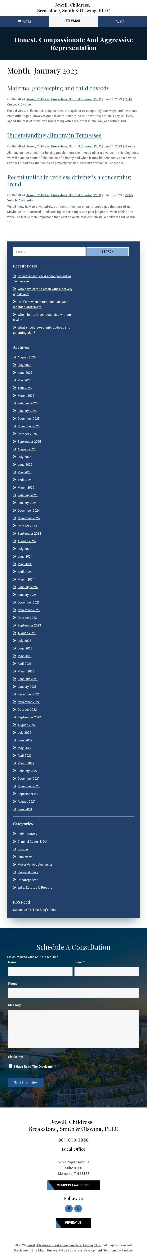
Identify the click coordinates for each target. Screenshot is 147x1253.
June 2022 (25, 740)
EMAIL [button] (76, 20)
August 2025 (27, 449)
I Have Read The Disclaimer (35, 1066)
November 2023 (29, 610)
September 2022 (29, 717)
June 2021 (25, 809)
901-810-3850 (73, 1140)
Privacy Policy (57, 1250)
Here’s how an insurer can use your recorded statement (40, 304)
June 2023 (25, 648)
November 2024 (29, 518)
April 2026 (25, 388)
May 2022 (24, 748)
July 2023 (24, 641)
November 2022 (29, 702)
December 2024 (29, 510)
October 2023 (27, 618)
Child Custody (27, 834)
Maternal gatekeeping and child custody (58, 88)
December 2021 (29, 778)
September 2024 (29, 533)
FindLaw (127, 1250)
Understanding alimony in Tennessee (54, 135)
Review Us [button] (73, 1222)
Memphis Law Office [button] (73, 1185)
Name (12, 962)
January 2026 (27, 411)
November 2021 (29, 786)
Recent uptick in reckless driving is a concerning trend (69, 180)
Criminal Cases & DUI (32, 841)
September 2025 (29, 441)
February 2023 (28, 679)
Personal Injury (28, 872)
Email (79, 962)
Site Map (38, 1250)
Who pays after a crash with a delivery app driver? (42, 291)
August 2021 (27, 801)
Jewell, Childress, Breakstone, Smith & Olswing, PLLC (63, 99)
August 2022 (27, 725)
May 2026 (24, 380)
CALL (124, 21)
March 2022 (26, 763)
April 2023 (25, 664)
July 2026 (24, 365)
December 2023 (29, 602)
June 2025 (25, 464)
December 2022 (29, 694)
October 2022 (27, 709)
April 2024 (25, 572)
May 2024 (25, 564)
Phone (12, 983)
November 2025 (29, 426)
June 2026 (25, 373)
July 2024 (24, 549)
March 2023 (26, 671)
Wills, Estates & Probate (35, 887)
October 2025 (27, 434)
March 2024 (26, 579)
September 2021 (29, 794)
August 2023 (27, 633)
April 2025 (25, 480)
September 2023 (29, 625)
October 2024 (27, 526)
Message (14, 1005)
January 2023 (27, 687)
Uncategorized (28, 880)
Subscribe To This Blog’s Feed (34, 910)
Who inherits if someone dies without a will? (42, 317)
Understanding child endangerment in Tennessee (42, 279)
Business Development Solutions (93, 1250)
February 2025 (28, 495)
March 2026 (26, 395)
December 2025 (29, 418)
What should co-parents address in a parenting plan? (41, 330)
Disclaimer (15, 1057)
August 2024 (27, 541)
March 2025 (26, 487)
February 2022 (28, 771)
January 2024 (27, 595)
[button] (24, 21)
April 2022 (25, 755)
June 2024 (25, 556)
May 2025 (24, 472)
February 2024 (28, 587)
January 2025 (27, 503)
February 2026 (28, 403)
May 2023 (24, 656)
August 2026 (27, 357)
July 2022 (24, 732)
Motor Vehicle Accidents (35, 864)
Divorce (25, 104)
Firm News (25, 857)
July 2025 (24, 457)
